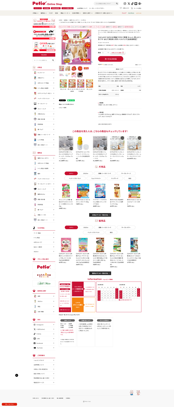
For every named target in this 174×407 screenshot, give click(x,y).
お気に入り (126, 8)
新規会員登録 (55, 8)
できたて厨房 (66, 27)
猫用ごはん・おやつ (74, 20)
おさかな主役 (101, 27)
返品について (138, 64)
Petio (60, 27)
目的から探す (87, 13)
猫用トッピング (93, 27)
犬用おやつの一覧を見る (100, 215)
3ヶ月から (83, 20)
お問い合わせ (36, 398)
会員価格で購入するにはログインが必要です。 (111, 49)
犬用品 (35, 13)
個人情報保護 (60, 398)
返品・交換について (39, 374)
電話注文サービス (39, 382)
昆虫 (56, 13)
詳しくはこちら (9, 404)
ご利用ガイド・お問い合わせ (103, 13)
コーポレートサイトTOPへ (96, 8)
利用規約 (68, 398)
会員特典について (82, 8)
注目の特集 (75, 13)
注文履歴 (46, 8)
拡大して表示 (5, 377)
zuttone (138, 13)
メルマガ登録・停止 (67, 8)
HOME (60, 20)
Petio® (124, 13)
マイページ (38, 8)
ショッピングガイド (39, 360)
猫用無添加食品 (129, 27)
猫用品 (43, 13)
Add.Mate (131, 13)
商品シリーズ (64, 13)
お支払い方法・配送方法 (41, 369)
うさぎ (50, 13)
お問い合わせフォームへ (65, 309)
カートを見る (137, 8)
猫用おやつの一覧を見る (100, 273)
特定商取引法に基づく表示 (41, 378)
